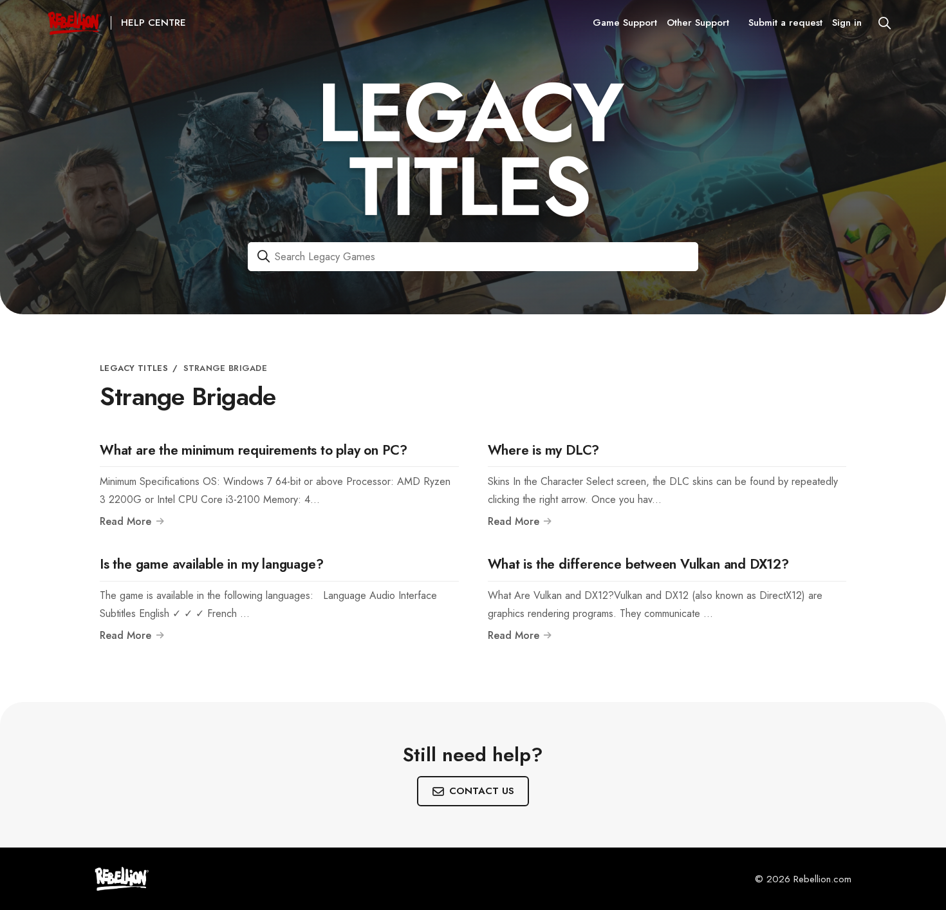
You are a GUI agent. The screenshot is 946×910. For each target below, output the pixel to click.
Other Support (698, 22)
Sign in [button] (847, 22)
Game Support (625, 22)
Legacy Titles (134, 368)
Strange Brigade (225, 368)
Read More (127, 522)
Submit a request (785, 22)
